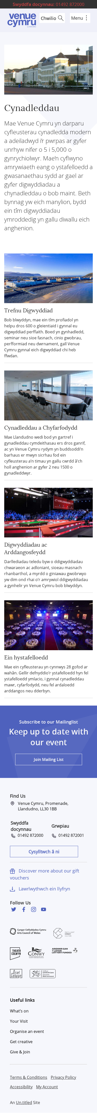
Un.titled (24, 1102)
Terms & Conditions (28, 1077)
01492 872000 (48, 4)
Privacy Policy (63, 1077)
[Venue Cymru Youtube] (43, 909)
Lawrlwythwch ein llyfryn (44, 889)
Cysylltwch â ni (44, 852)
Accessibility (21, 1087)
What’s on (19, 1011)
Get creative (21, 1041)
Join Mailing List (48, 759)
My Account (47, 1087)
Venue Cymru (22, 20)
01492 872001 (70, 835)
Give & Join (20, 1052)
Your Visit (19, 1021)
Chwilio (48, 18)
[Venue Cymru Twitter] (13, 909)
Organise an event (27, 1031)
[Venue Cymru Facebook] (23, 909)
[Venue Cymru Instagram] (33, 909)
